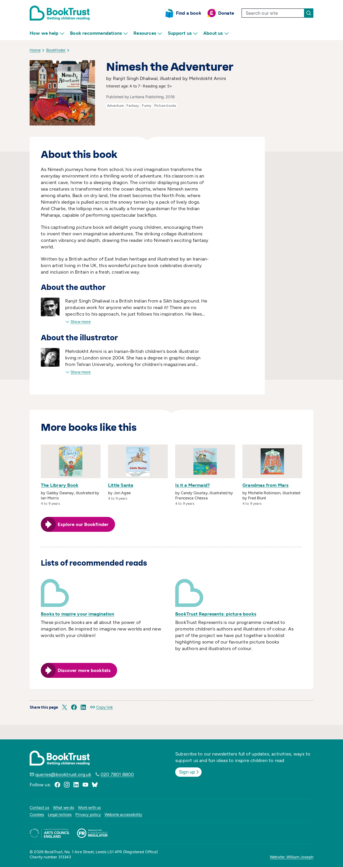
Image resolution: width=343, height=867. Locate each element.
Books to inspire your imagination (77, 614)
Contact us (39, 807)
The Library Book (59, 485)
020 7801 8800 (117, 774)
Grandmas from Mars (265, 485)
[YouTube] (85, 784)
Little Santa (120, 485)
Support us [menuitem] (180, 33)
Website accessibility (123, 814)
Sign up (187, 772)
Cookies (37, 814)
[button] (64, 707)
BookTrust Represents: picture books (215, 614)
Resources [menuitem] (144, 33)
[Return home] (60, 13)
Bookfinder (56, 50)
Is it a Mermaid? (192, 485)
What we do (63, 807)
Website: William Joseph (291, 857)
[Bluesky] (95, 784)
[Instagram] (67, 784)
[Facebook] (57, 784)
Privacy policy (88, 814)
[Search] (308, 13)
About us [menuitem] (213, 33)
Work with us (89, 807)
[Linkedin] (76, 784)
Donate (226, 13)
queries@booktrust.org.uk (63, 774)
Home (35, 50)
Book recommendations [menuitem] (96, 33)
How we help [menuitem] (44, 33)
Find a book (188, 13)
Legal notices (60, 814)
